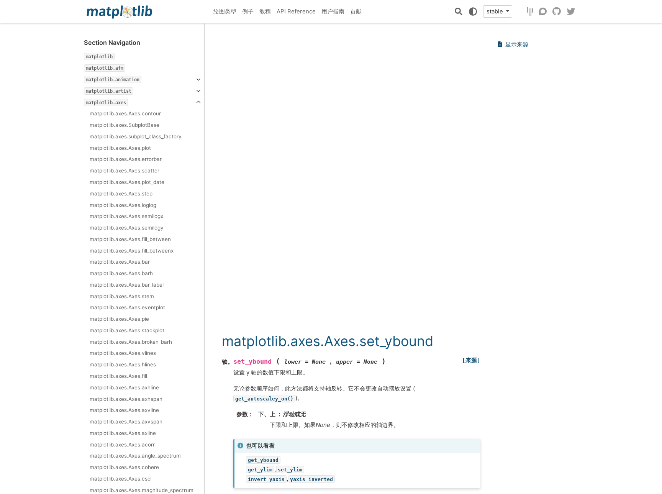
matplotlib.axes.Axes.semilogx (126, 216)
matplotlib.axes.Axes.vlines (123, 353)
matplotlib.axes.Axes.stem (122, 296)
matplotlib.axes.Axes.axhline (124, 387)
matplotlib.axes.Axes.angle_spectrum (135, 456)
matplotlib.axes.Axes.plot (120, 148)
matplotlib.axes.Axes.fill (118, 376)
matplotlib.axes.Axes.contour (125, 113)
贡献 (356, 11)
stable (496, 11)
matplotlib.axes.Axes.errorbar (126, 159)
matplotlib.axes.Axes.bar (120, 262)
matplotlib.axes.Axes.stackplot (127, 330)
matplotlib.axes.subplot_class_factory (136, 136)
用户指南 (332, 11)
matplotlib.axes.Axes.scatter (124, 170)
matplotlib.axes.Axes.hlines (123, 364)
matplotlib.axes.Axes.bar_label (127, 285)
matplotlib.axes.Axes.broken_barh (131, 342)
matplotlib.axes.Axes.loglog (123, 205)
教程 (265, 11)
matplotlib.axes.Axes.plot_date (127, 182)
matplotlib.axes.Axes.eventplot (127, 307)
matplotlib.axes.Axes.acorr (122, 444)
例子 (248, 11)
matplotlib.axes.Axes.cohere (124, 467)
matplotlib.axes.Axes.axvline (124, 410)
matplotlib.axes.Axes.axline (123, 433)
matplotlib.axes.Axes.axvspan (126, 422)
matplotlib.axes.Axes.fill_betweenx (132, 251)
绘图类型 (224, 11)
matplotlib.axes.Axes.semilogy (127, 228)
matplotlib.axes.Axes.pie (119, 319)
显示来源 (516, 44)
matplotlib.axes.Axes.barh (121, 273)
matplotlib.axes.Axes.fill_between (130, 239)
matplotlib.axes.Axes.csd (120, 479)
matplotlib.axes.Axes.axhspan (126, 399)
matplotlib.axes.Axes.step (121, 193)
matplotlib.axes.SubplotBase (124, 125)
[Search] (458, 11)
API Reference (296, 11)
